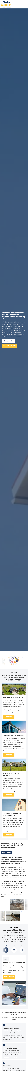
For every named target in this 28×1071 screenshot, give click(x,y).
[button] (6, 949)
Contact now (6, 852)
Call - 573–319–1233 (9, 346)
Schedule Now (9, 976)
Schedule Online (8, 341)
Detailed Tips (7, 1066)
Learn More (8, 716)
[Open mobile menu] (26, 4)
